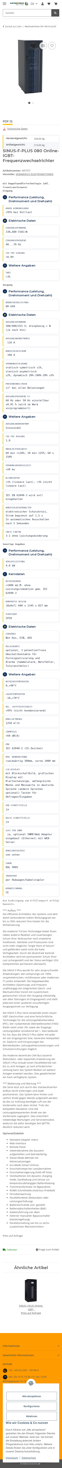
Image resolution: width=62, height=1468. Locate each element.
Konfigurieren (32, 1406)
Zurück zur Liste (13, 26)
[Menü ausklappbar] (4, 2)
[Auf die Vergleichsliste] (43, 45)
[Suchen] (55, 13)
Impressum (12, 1457)
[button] (42, 3)
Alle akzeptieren (31, 1396)
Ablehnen (31, 1416)
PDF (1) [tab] (8, 121)
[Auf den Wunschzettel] (52, 45)
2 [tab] (33, 103)
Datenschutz (29, 1457)
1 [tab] (29, 103)
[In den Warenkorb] (5, 37)
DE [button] (32, 4)
